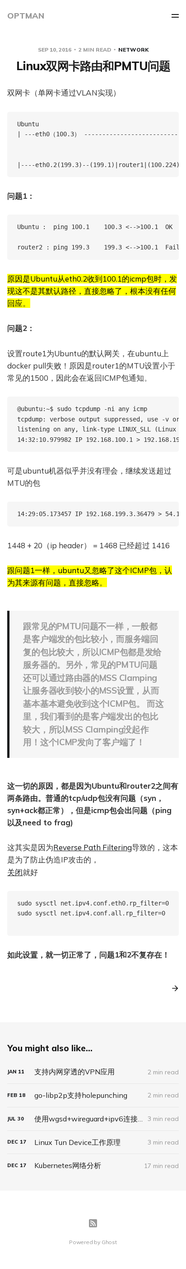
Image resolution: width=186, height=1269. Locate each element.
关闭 (15, 872)
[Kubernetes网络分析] (92, 1165)
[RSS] (93, 1223)
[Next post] (172, 988)
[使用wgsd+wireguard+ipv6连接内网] (92, 1118)
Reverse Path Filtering (92, 847)
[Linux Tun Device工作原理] (92, 1142)
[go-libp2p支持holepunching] (92, 1095)
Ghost (109, 1242)
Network (133, 49)
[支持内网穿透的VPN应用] (92, 1071)
